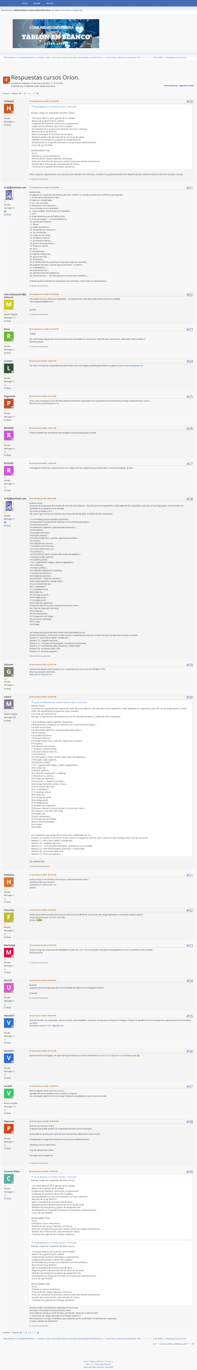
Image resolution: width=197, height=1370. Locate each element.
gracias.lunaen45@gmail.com (130, 365)
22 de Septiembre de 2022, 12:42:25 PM (44, 187)
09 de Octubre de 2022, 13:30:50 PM (42, 463)
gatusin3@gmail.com (43, 674)
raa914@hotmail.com (46, 884)
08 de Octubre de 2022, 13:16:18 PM (42, 396)
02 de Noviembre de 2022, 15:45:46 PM (43, 1086)
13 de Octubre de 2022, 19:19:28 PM (42, 910)
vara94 (8, 1086)
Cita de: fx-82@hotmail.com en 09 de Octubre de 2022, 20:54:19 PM (60, 702)
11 (34, 93)
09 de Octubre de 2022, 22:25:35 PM (42, 697)
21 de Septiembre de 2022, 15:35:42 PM (44, 101)
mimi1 (7, 696)
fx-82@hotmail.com (15, 187)
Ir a (154, 1344)
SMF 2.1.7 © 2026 (92, 1364)
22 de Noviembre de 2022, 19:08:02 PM (43, 1121)
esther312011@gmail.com (51, 1025)
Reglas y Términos (97, 1361)
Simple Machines (105, 1364)
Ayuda (86, 1361)
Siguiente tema (186, 85)
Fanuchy (9, 910)
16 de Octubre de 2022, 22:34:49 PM (42, 980)
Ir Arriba (6, 1332)
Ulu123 (8, 980)
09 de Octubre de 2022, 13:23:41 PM (42, 428)
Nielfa (160, 57)
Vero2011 (9, 1015)
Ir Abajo (5, 93)
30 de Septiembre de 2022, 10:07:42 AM (44, 294)
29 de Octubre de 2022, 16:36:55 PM (42, 1016)
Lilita (155, 57)
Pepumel (9, 1121)
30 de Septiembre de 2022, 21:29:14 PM (44, 329)
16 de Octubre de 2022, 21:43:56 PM (42, 945)
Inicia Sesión (65, 10)
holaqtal (9, 101)
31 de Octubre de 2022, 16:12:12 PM (42, 1051)
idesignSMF (109, 1367)
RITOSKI (8, 428)
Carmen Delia (12, 1171)
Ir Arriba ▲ (109, 1361)
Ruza (7, 329)
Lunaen (8, 361)
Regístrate (77, 10)
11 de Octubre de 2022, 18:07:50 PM (42, 875)
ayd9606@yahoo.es (50, 403)
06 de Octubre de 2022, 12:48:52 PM (42, 361)
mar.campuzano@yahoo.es (15, 296)
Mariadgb (9, 945)
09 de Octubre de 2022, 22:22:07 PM (42, 664)
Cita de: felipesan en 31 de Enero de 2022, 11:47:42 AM (55, 107)
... (32, 93)
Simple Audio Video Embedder (93, 1367)
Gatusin (8, 664)
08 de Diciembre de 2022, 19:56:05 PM (43, 1171)
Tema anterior (171, 85)
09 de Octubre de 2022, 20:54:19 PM (42, 498)
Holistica (9, 874)
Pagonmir (9, 396)
